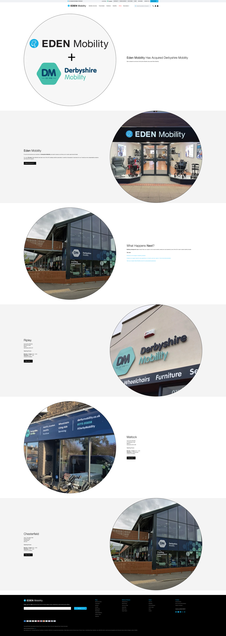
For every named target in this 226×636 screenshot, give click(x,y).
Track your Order (125, 605)
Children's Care (98, 614)
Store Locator (151, 607)
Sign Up (79, 608)
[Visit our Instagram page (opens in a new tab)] (184, 612)
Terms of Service (51, 626)
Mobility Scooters (93, 5)
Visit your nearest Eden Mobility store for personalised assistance (141, 260)
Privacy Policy (44, 626)
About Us (150, 601)
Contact (150, 610)
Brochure (140, 1)
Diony (35, 628)
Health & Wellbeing (98, 612)
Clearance (97, 616)
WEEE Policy (124, 609)
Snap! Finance (124, 610)
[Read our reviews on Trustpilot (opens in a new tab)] (107, 1)
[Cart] (157, 6)
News (135, 1)
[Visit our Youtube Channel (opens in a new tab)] (178, 612)
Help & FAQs (124, 607)
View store (27, 361)
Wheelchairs (97, 610)
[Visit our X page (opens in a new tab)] (182, 612)
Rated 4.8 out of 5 (29, 163)
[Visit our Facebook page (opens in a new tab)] (180, 612)
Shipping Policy (125, 601)
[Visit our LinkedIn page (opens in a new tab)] (176, 612)
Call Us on (180, 609)
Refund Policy (124, 603)
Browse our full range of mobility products (136, 255)
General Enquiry (178, 601)
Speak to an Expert (179, 605)
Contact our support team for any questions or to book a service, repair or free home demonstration (149, 258)
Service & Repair (123, 1)
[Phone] (153, 6)
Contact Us (146, 1)
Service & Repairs (152, 605)
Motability (116, 1)
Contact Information (64, 626)
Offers (120, 5)
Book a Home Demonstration (180, 603)
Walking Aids (97, 609)
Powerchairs (102, 5)
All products (126, 5)
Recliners (109, 5)
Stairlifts (115, 5)
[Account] (155, 6)
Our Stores (130, 1)
